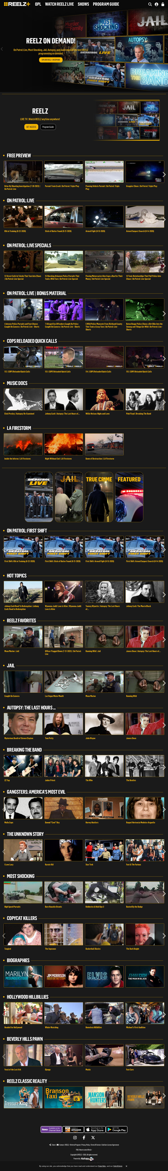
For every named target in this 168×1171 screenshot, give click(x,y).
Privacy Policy (86, 1145)
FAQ (77, 1150)
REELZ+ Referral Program (73, 1145)
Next (166, 49)
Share (53, 1145)
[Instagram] (75, 1137)
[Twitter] (93, 1137)
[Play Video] (23, 172)
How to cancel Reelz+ (85, 1150)
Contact (61, 1145)
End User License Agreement (110, 1145)
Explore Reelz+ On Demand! (51, 60)
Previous (2, 49)
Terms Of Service (96, 1145)
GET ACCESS (31, 126)
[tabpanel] (84, 49)
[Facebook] (84, 1137)
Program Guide (48, 126)
